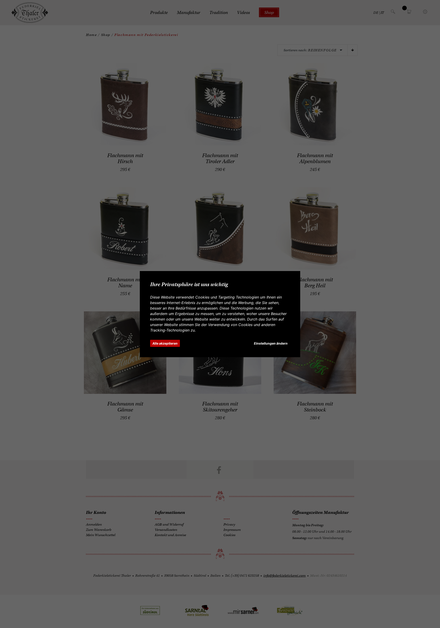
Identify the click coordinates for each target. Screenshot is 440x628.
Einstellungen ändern (271, 343)
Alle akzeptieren (165, 343)
